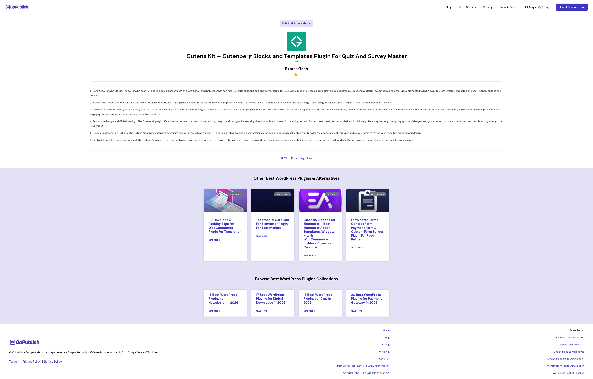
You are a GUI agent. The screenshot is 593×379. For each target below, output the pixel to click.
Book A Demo (508, 7)
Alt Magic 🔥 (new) (537, 7)
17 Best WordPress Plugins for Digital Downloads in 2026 (270, 299)
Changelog (384, 351)
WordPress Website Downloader (565, 365)
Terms (13, 362)
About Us (384, 358)
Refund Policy (53, 362)
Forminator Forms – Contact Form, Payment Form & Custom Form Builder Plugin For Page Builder (367, 230)
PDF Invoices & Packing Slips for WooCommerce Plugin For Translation (224, 226)
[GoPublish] (17, 7)
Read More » (214, 240)
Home (386, 330)
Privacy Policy (32, 362)
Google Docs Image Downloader (565, 358)
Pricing (487, 7)
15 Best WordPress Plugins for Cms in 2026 (317, 299)
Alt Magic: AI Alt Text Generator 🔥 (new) (366, 372)
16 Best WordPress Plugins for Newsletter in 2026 (223, 299)
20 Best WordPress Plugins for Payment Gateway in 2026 (366, 299)
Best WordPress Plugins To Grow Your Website (363, 365)
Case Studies (467, 7)
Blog (448, 7)
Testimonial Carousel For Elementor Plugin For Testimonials (272, 224)
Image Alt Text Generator (569, 337)
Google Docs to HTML (571, 344)
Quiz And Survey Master (296, 23)
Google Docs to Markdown (568, 351)
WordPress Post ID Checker (568, 373)
